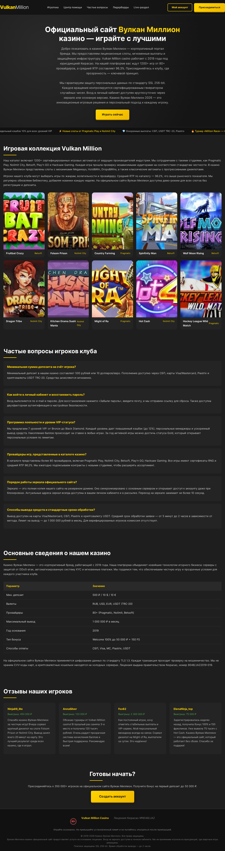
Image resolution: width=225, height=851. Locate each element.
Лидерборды (121, 7)
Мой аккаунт (180, 7)
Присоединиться (209, 7)
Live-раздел (141, 7)
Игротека (53, 7)
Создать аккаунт (112, 796)
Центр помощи (73, 7)
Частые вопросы (97, 7)
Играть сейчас (112, 114)
